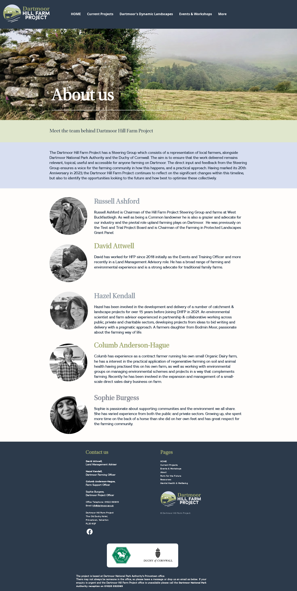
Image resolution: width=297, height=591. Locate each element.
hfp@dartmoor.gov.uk (103, 505)
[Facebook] (90, 532)
